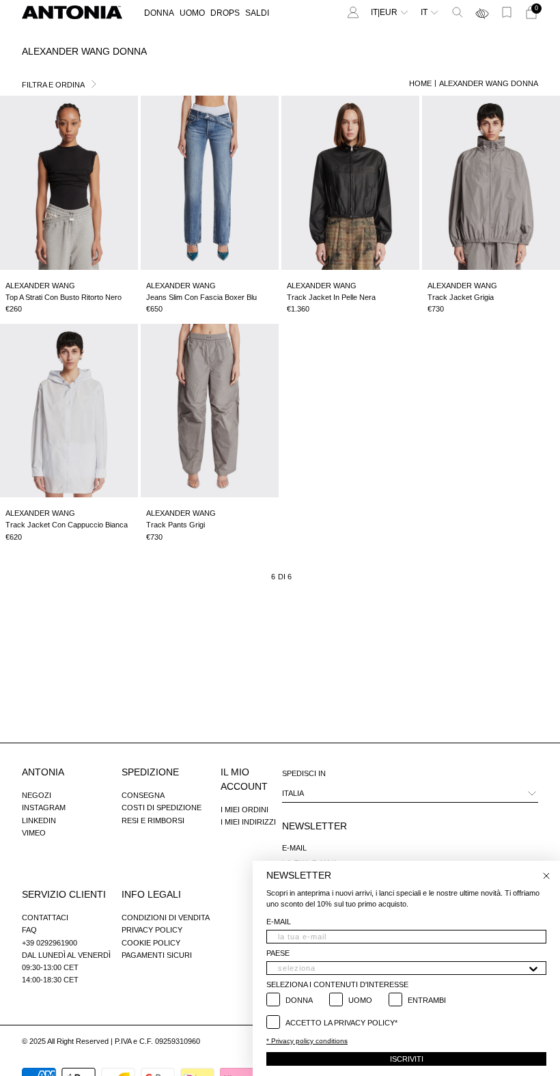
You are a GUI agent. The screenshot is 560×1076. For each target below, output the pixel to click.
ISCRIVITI (406, 1059)
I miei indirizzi (248, 822)
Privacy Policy (152, 930)
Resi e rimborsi (153, 820)
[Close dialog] (546, 876)
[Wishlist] (507, 12)
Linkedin (39, 820)
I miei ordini (244, 809)
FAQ (29, 930)
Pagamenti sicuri (157, 955)
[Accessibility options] (482, 12)
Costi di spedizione (161, 807)
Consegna (143, 795)
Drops (225, 13)
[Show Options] (533, 968)
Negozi (36, 795)
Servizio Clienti (64, 894)
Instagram (44, 807)
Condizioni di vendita (166, 917)
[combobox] (402, 968)
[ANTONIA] (72, 12)
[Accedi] (353, 12)
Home (420, 83)
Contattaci (45, 917)
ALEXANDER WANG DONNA (488, 83)
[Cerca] (457, 12)
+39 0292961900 (49, 943)
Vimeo (34, 833)
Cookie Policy (151, 943)
